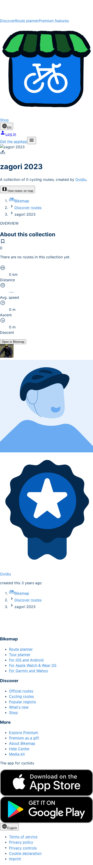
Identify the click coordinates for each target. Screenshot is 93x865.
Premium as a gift (24, 738)
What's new (19, 707)
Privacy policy (21, 842)
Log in (10, 134)
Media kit (17, 754)
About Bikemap (22, 743)
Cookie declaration (25, 853)
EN (9, 127)
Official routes (21, 691)
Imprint (15, 858)
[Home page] (46, 9)
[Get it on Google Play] (46, 809)
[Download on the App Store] (46, 782)
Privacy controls (23, 848)
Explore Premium (23, 732)
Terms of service (23, 836)
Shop (13, 712)
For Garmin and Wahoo (28, 670)
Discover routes (28, 207)
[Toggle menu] (31, 140)
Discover (7, 20)
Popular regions (22, 701)
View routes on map (20, 190)
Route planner (27, 20)
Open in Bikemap (13, 341)
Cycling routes (21, 696)
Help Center (19, 748)
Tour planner (19, 654)
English (12, 828)
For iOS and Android (26, 660)
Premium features (54, 20)
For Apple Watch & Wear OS (32, 665)
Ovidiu (80, 179)
